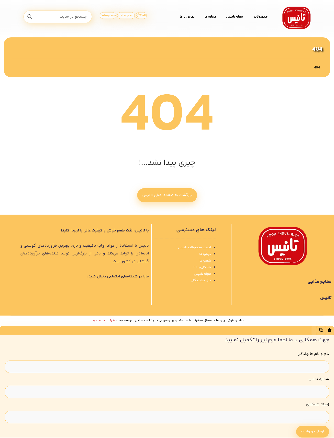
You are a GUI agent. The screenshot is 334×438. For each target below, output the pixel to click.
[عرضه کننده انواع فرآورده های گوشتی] (296, 18)
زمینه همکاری (317, 404)
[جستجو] (29, 16)
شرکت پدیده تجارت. (103, 320)
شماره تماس (319, 379)
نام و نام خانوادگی (313, 354)
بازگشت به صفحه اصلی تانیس (167, 195)
